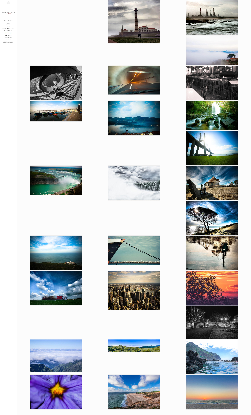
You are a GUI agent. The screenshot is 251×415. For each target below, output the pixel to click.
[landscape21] (56, 111)
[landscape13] (56, 253)
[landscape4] (212, 356)
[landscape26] (212, 17)
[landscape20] (134, 118)
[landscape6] (56, 355)
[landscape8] (212, 288)
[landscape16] (134, 183)
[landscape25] (212, 50)
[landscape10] (56, 288)
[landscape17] (56, 180)
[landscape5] (134, 345)
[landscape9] (134, 290)
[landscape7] (212, 322)
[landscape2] (134, 392)
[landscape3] (56, 392)
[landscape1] (212, 392)
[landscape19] (212, 115)
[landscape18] (212, 148)
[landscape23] (134, 80)
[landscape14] (212, 218)
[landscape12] (134, 250)
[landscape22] (212, 83)
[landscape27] (134, 21)
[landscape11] (212, 253)
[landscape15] (212, 183)
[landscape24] (56, 83)
